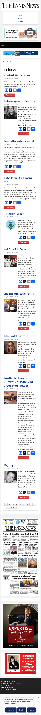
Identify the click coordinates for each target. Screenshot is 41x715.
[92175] (20, 33)
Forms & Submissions (7, 694)
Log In (20, 15)
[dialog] (20, 705)
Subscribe (20, 18)
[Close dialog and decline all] (38, 697)
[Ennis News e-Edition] (20, 593)
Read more (10, 95)
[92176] (20, 53)
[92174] (20, 663)
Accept (31, 710)
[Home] (20, 10)
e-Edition (20, 21)
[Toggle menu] (2, 44)
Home (4, 62)
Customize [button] (10, 710)
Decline (21, 710)
